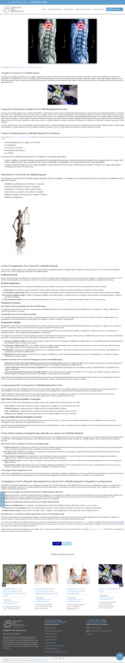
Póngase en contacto (97, 529)
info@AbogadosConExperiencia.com (100, 631)
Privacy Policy (30, 659)
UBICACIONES (16, 67)
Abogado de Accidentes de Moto (53, 631)
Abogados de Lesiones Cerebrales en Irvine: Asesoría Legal (76, 591)
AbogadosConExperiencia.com (16, 659)
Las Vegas (89, 634)
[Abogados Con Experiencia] (13, 9)
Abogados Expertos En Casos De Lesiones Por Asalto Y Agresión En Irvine (46, 591)
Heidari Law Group (42, 660)
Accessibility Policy (41, 659)
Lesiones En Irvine (35, 67)
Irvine (25, 67)
